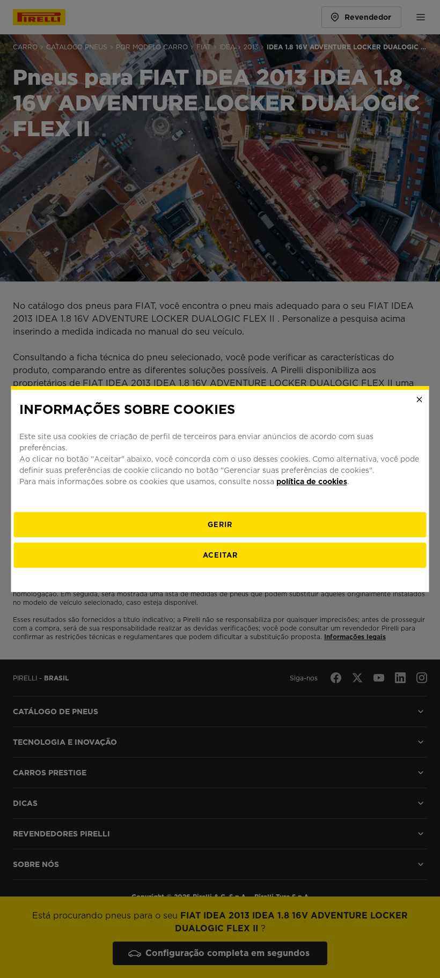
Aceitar (220, 555)
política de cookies (311, 481)
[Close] (420, 399)
